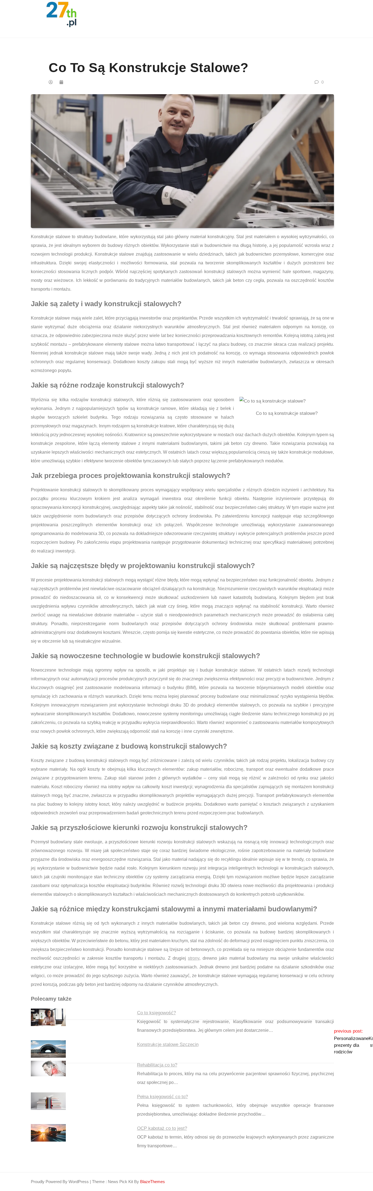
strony (193, 958)
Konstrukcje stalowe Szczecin (168, 1044)
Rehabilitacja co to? (157, 1065)
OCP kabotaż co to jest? (162, 1128)
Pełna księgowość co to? (162, 1096)
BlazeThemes (152, 1181)
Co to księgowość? (156, 1012)
